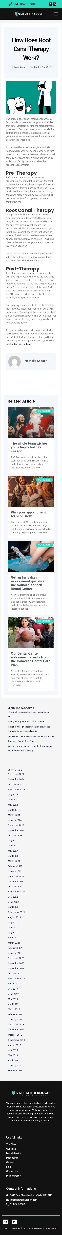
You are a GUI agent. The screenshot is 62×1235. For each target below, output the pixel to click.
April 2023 (13, 856)
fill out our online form (20, 344)
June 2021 (13, 927)
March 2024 (14, 815)
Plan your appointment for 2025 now (28, 514)
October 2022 (15, 886)
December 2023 (16, 825)
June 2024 (13, 799)
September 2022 (16, 891)
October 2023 (15, 835)
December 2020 (16, 958)
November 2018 (16, 1029)
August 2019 (14, 983)
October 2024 (15, 784)
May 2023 (13, 851)
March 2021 (14, 943)
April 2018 (13, 1060)
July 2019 (13, 989)
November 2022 (16, 881)
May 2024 (13, 805)
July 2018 (13, 1050)
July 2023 (13, 840)
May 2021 (13, 932)
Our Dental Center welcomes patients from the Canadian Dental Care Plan (30, 659)
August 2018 (14, 1045)
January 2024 (15, 820)
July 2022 (13, 897)
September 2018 (16, 1040)
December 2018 (16, 1024)
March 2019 (14, 1009)
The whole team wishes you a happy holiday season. (29, 447)
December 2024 (16, 774)
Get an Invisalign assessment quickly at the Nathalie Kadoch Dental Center (28, 583)
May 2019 (13, 999)
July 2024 (13, 794)
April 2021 (13, 937)
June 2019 (13, 994)
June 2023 (13, 845)
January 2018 (15, 1065)
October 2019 (15, 973)
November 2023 (16, 830)
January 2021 (15, 953)
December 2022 (16, 876)
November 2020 (16, 963)
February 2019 (15, 1014)
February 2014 (15, 1070)
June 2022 (13, 902)
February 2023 (15, 866)
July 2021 (13, 922)
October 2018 (15, 1035)
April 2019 (13, 1004)
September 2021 (16, 912)
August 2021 (14, 917)
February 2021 (15, 948)
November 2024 (16, 779)
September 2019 (16, 978)
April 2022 (13, 907)
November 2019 (16, 968)
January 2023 (15, 871)
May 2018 (13, 1055)
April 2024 (13, 810)
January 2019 (15, 1019)
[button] (55, 13)
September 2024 (16, 789)
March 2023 (14, 861)
